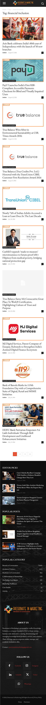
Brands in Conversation (9, 39)
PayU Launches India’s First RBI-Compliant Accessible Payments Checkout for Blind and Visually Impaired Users (23, 89)
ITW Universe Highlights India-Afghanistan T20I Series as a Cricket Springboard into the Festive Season (29, 546)
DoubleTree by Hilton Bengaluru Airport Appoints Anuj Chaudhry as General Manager (29, 533)
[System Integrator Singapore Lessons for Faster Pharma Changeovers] (8, 500)
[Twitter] (27, 675)
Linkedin (18, 675)
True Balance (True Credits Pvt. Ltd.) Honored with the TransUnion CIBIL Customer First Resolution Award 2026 (21, 174)
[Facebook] (9, 666)
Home (4, 9)
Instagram (35, 666)
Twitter (35, 675)
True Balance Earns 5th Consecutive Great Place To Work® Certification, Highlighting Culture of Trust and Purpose (23, 303)
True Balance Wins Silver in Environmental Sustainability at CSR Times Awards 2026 (20, 132)
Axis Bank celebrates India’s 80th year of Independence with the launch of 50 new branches (22, 46)
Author (4, 52)
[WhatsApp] (19, 684)
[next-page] (30, 454)
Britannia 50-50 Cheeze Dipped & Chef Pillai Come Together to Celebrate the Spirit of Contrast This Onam (29, 520)
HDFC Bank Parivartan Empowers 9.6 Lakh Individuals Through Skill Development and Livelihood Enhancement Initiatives (21, 434)
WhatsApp (27, 684)
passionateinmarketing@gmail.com (20, 647)
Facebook (18, 666)
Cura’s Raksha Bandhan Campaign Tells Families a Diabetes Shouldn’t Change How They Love (29, 475)
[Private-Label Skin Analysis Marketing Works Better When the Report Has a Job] (8, 488)
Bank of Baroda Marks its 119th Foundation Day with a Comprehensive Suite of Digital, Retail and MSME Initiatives (21, 389)
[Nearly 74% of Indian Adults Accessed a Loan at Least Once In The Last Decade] (23, 198)
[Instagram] (27, 666)
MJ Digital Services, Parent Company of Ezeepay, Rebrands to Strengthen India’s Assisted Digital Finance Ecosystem (22, 346)
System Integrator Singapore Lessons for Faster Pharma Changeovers (29, 498)
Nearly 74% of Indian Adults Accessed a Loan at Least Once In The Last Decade (22, 214)
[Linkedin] (10, 675)
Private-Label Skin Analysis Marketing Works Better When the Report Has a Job (30, 487)
